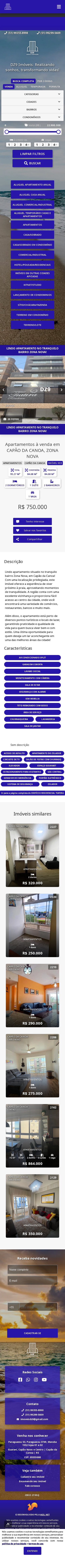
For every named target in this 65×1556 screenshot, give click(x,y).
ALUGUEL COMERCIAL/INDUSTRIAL (32, 204)
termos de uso (35, 1543)
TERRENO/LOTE (32, 324)
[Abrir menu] (58, 6)
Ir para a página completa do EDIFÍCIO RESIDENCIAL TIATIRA (32, 793)
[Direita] (61, 389)
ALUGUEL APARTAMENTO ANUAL (32, 184)
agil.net (45, 1514)
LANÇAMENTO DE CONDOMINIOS (32, 294)
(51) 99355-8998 (18, 33)
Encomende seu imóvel (32, 1481)
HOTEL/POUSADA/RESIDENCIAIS (32, 264)
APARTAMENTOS (32, 224)
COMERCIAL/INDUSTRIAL (32, 254)
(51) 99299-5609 (50, 33)
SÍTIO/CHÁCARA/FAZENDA (32, 304)
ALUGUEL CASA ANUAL (33, 194)
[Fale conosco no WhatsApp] (28, 1379)
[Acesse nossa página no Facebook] (20, 1379)
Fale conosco (32, 1485)
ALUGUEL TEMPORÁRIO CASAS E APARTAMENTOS (32, 214)
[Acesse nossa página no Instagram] (36, 1379)
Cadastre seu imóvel (32, 1476)
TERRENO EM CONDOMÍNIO (32, 314)
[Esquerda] (3, 389)
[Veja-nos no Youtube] (44, 1379)
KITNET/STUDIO (32, 284)
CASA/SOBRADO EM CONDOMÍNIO (32, 244)
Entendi (32, 1550)
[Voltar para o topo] (8, 1524)
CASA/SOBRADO (33, 234)
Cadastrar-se (32, 1333)
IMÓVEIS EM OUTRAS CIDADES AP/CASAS (32, 275)
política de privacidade (14, 1543)
